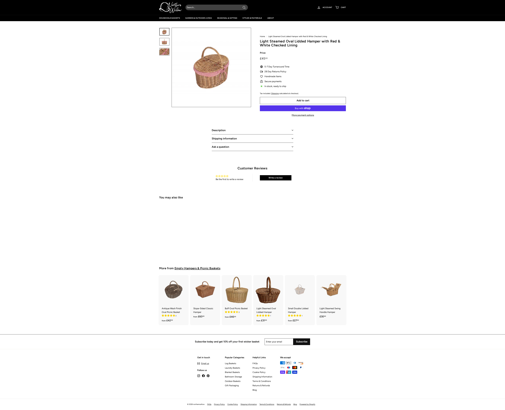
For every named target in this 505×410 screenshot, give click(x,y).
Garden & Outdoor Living (198, 18)
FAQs (255, 363)
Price (263, 52)
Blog (254, 390)
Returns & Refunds (261, 385)
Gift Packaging (232, 385)
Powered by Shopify (307, 404)
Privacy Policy (258, 368)
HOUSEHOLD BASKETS (169, 18)
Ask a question (220, 146)
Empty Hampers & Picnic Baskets (197, 268)
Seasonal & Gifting (227, 18)
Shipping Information (262, 376)
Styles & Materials (252, 18)
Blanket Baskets (232, 372)
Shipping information (224, 138)
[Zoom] (211, 67)
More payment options (303, 115)
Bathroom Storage (233, 376)
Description (219, 130)
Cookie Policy (258, 372)
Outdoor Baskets (232, 381)
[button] (169, 315)
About (270, 18)
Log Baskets (230, 363)
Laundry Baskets (232, 368)
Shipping (275, 93)
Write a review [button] (276, 177)
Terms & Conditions (261, 381)
